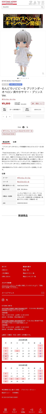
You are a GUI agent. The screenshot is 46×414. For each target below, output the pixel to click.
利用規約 (15, 393)
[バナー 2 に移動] (23, 30)
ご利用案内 (5, 273)
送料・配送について (38, 103)
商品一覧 (26, 270)
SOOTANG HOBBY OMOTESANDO (13, 308)
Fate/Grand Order (9, 134)
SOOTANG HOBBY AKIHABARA (12, 321)
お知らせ (4, 270)
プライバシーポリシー (9, 285)
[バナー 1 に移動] (21, 30)
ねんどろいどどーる (25, 131)
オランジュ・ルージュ (9, 99)
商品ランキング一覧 (29, 276)
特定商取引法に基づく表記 (10, 390)
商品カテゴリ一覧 (28, 273)
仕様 (14, 142)
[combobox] (23, 7)
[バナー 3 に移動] (24, 30)
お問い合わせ (6, 276)
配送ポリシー (6, 393)
